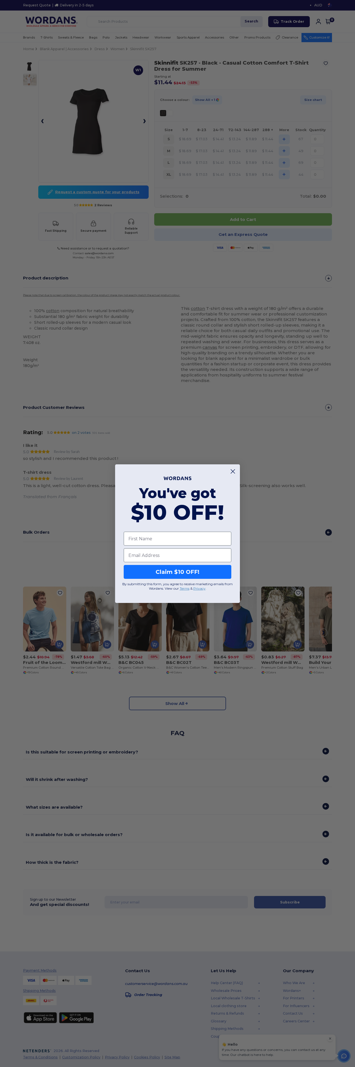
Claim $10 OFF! (177, 572)
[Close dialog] (233, 471)
